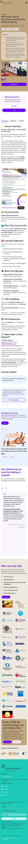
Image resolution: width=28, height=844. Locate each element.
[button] (2, 429)
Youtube (5, 795)
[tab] (4, 120)
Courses (3, 14)
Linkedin (5, 789)
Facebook (6, 786)
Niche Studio (5, 839)
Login (14, 110)
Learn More (14, 106)
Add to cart (14, 84)
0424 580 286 (7, 776)
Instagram (6, 792)
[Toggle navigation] (26, 3)
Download (21, 207)
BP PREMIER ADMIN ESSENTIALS (9, 207)
